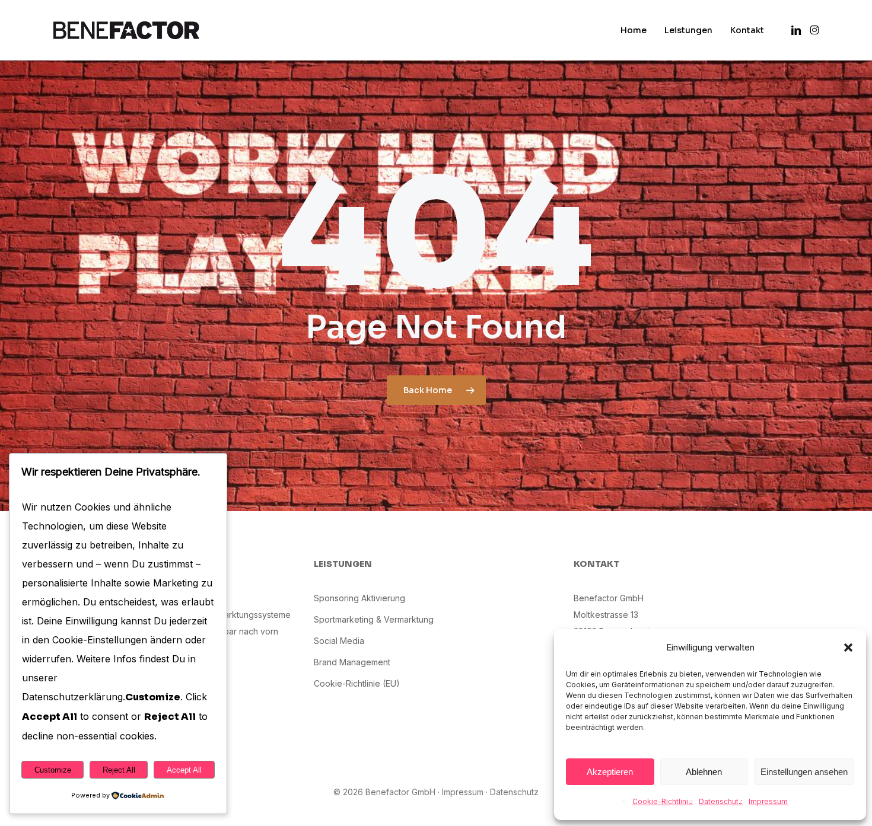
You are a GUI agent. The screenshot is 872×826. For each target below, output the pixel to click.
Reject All (119, 770)
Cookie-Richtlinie (662, 801)
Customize (52, 770)
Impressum (768, 801)
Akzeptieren (610, 772)
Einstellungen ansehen (804, 772)
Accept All (184, 770)
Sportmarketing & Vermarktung (374, 619)
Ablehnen (704, 772)
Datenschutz (721, 801)
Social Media (339, 641)
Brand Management (352, 662)
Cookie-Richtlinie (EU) (357, 683)
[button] (848, 647)
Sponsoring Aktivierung (359, 598)
